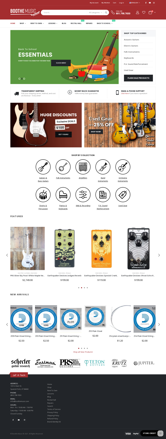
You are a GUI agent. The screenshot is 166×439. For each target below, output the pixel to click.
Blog (49, 397)
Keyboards (129, 58)
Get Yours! (63, 134)
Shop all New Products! (83, 352)
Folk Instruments (132, 52)
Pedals (68, 273)
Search (106, 12)
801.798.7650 (123, 13)
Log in (121, 3)
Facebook (13, 419)
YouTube (18, 419)
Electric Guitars (131, 45)
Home (49, 384)
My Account (94, 3)
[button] (19, 79)
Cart (114, 3)
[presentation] (7, 255)
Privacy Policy (52, 412)
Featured (34, 273)
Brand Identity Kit (54, 422)
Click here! (61, 63)
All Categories (94, 12)
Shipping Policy (53, 415)
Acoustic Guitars (131, 39)
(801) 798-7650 (15, 395)
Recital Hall (51, 400)
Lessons (50, 393)
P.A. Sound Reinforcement (136, 64)
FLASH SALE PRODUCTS (138, 78)
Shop (49, 387)
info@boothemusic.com (19, 401)
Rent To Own (52, 390)
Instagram (24, 419)
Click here (125, 93)
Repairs (50, 403)
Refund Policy (52, 418)
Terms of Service (54, 409)
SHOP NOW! (96, 132)
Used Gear (128, 70)
